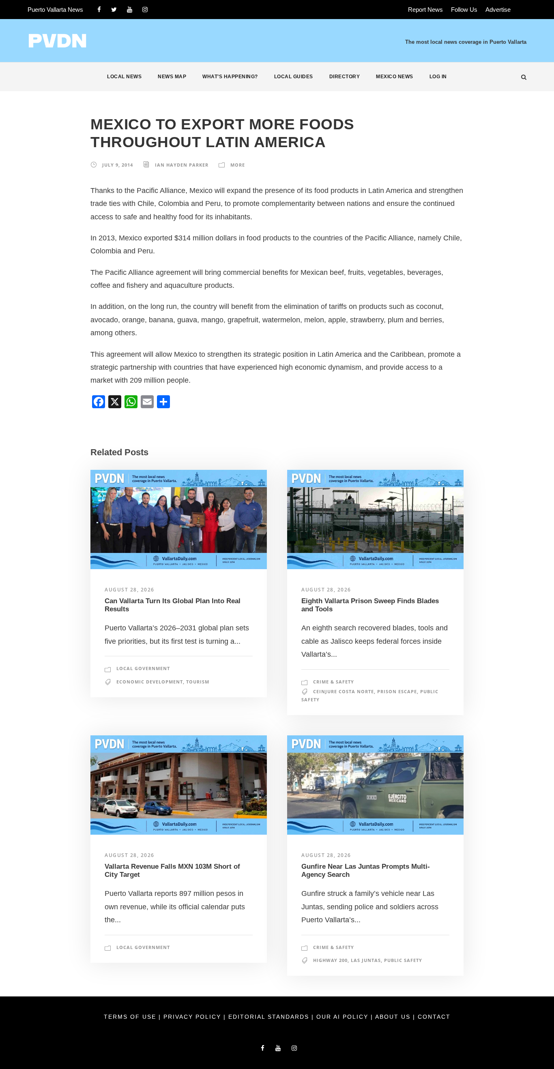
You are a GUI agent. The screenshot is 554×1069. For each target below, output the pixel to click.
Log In (438, 76)
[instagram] (145, 9)
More (237, 165)
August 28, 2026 (130, 589)
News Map (172, 76)
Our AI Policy (342, 1016)
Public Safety (403, 960)
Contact (434, 1016)
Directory (344, 76)
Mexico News (394, 76)
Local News (124, 76)
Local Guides (293, 76)
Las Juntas (366, 960)
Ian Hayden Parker (181, 165)
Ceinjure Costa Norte (343, 691)
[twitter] (114, 9)
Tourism (197, 682)
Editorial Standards (269, 1016)
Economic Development (149, 682)
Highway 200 (330, 960)
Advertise (498, 9)
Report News (425, 9)
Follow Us (464, 9)
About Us (394, 1016)
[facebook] (99, 9)
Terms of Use (131, 1016)
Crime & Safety (333, 682)
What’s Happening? (230, 76)
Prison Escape (397, 691)
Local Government (143, 668)
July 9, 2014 (117, 165)
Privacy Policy (193, 1016)
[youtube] (129, 9)
